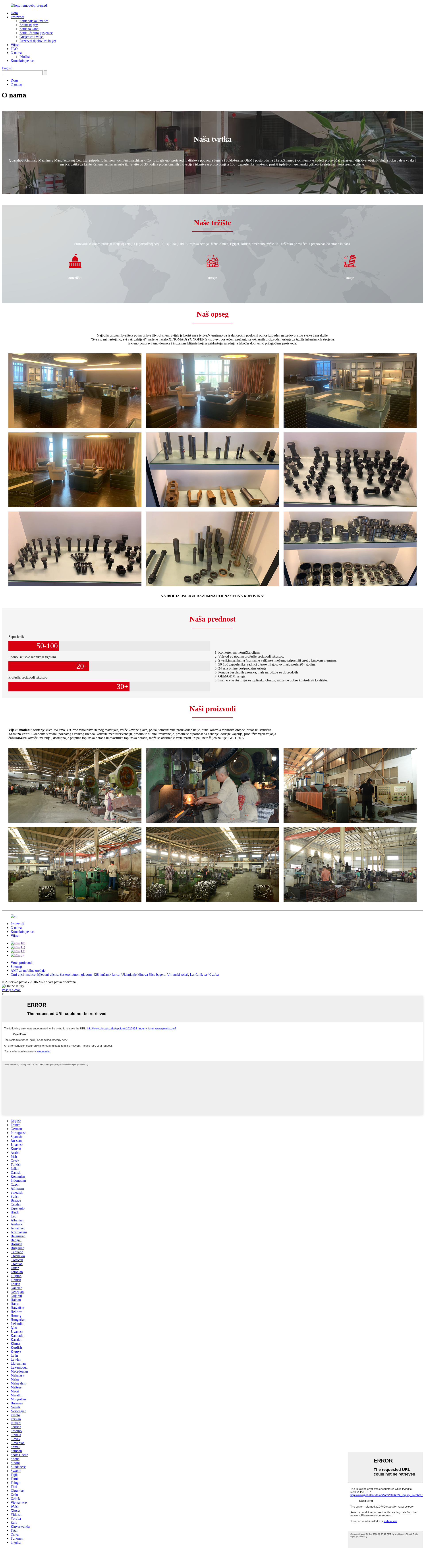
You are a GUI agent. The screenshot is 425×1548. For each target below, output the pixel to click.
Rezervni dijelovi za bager (37, 41)
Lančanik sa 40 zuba (204, 974)
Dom (14, 13)
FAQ (14, 49)
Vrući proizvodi (22, 962)
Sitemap (16, 966)
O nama (16, 53)
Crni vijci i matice (23, 974)
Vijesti (15, 45)
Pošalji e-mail (11, 990)
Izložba (24, 57)
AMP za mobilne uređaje (28, 970)
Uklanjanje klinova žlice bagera (143, 974)
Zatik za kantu (29, 29)
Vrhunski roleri (177, 974)
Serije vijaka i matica (33, 21)
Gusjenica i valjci (31, 37)
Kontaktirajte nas (22, 61)
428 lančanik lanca (106, 974)
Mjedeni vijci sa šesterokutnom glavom (64, 974)
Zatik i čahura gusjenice (36, 33)
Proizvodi (17, 17)
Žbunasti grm (28, 25)
